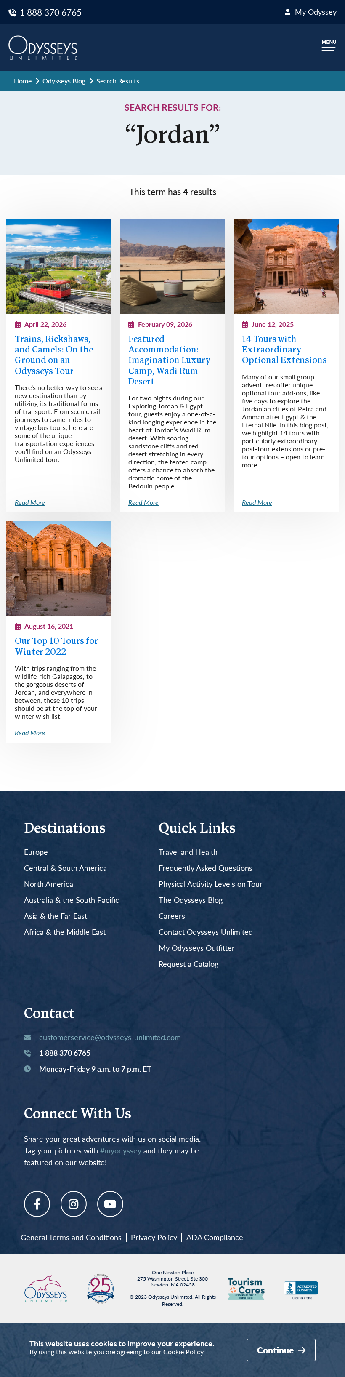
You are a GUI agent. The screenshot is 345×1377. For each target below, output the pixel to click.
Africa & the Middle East (65, 932)
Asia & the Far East (55, 916)
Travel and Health (188, 852)
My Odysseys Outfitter (197, 948)
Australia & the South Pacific (71, 900)
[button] (329, 47)
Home (23, 80)
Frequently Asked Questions (205, 868)
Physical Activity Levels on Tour (211, 884)
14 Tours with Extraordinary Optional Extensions (284, 350)
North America (48, 884)
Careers (172, 916)
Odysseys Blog (63, 80)
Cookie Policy (183, 1351)
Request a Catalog (188, 964)
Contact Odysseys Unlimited (206, 932)
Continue (276, 1350)
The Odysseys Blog (191, 900)
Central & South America (65, 868)
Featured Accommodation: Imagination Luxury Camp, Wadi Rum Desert (169, 361)
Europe (36, 852)
